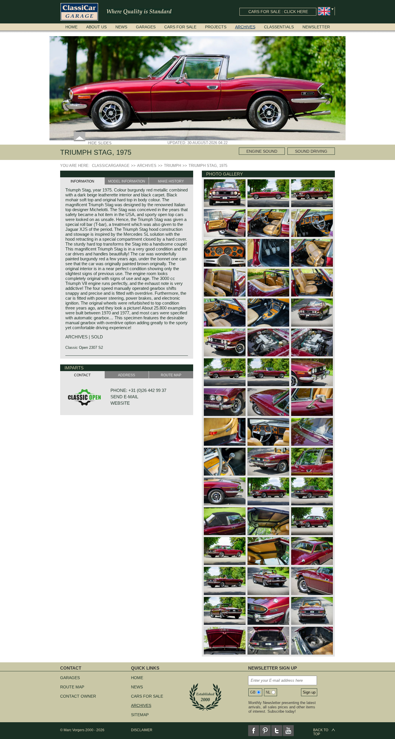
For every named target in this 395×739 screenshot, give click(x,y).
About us (96, 27)
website (120, 403)
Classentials (279, 27)
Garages (146, 27)
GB (253, 692)
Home (71, 27)
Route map (72, 687)
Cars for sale (180, 27)
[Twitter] (276, 730)
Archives (245, 27)
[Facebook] (253, 730)
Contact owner (78, 696)
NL (268, 692)
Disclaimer (141, 730)
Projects (215, 27)
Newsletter (316, 27)
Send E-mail (124, 396)
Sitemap (140, 714)
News (121, 27)
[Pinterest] (265, 730)
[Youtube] (288, 730)
